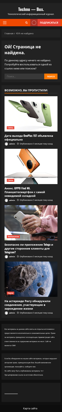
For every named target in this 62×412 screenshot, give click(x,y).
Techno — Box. (31, 9)
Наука (10, 293)
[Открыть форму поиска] (26, 23)
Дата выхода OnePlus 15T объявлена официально (29, 137)
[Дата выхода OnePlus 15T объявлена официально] (31, 114)
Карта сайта (30, 408)
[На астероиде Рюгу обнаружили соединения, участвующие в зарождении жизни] (31, 279)
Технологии (13, 236)
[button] (5, 22)
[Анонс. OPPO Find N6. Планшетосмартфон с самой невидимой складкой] (31, 166)
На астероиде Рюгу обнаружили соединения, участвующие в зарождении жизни (27, 304)
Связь (10, 127)
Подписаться (49, 22)
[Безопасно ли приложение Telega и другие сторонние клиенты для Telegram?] (31, 223)
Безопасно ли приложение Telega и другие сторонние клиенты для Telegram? (29, 248)
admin (12, 143)
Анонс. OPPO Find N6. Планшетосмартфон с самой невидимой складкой (25, 192)
